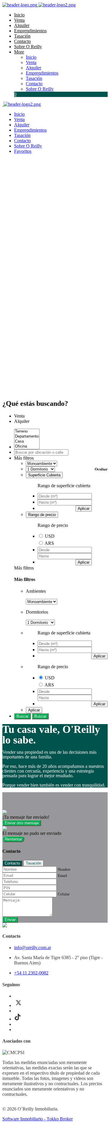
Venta (19, 20)
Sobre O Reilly (28, 46)
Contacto (22, 41)
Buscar (22, 716)
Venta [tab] (19, 415)
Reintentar (13, 839)
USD (50, 536)
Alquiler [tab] (21, 421)
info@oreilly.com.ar (32, 947)
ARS (49, 543)
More (19, 51)
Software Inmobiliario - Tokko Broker (37, 1118)
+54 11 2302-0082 (31, 972)
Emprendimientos (30, 30)
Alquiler (21, 25)
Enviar (10, 919)
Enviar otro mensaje (22, 823)
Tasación (22, 35)
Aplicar (83, 508)
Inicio (19, 14)
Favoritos (22, 151)
